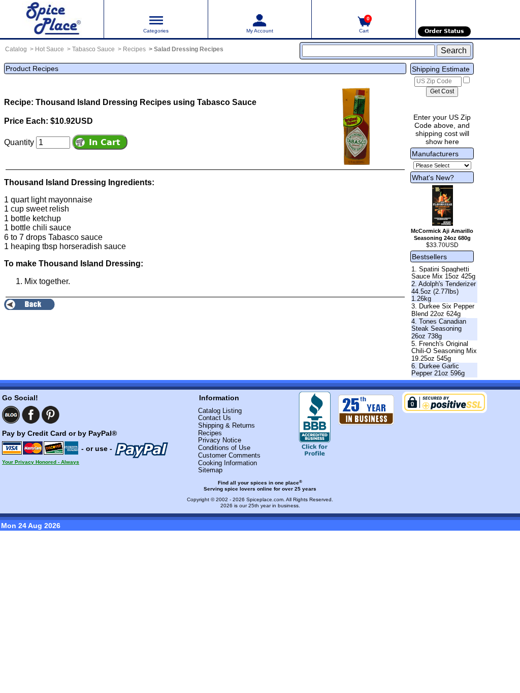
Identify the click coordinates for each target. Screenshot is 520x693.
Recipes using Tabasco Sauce (198, 102)
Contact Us (214, 418)
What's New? (433, 178)
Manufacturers (435, 154)
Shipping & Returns (226, 425)
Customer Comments (229, 455)
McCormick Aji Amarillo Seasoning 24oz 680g (442, 234)
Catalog (16, 49)
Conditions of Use (224, 448)
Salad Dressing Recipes (188, 49)
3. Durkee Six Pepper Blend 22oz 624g (442, 310)
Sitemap (210, 470)
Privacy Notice (219, 440)
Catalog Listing (220, 410)
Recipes (134, 49)
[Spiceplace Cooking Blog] (11, 415)
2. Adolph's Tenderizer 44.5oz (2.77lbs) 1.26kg (443, 291)
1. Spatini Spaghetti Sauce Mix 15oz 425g (443, 273)
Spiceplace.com (264, 499)
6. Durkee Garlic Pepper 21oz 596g (438, 369)
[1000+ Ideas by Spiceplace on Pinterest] (50, 415)
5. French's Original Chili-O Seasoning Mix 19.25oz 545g (444, 351)
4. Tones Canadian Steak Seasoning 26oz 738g (438, 329)
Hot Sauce (49, 49)
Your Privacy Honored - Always (40, 462)
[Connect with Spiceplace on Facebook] (31, 415)
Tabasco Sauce (93, 49)
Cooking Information (227, 463)
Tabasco (63, 237)
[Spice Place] (52, 19)
